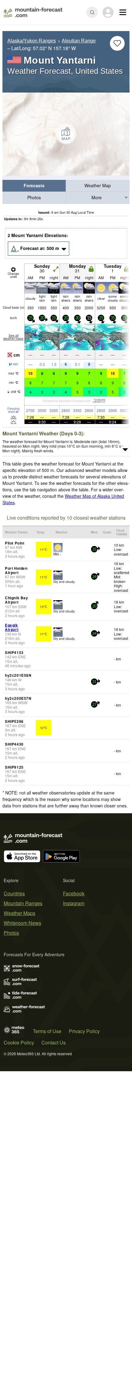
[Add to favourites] (117, 43)
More (96, 197)
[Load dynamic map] (66, 134)
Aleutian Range (79, 40)
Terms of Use (47, 1031)
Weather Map (97, 185)
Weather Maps (19, 913)
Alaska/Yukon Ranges (31, 40)
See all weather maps (13, 337)
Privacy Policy (84, 1031)
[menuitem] (34, 186)
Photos (34, 197)
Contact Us (53, 1042)
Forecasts (34, 185)
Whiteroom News (22, 922)
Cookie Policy (19, 1042)
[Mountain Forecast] (33, 12)
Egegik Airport (11, 627)
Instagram (73, 903)
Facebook (73, 893)
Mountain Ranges (23, 903)
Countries (14, 893)
